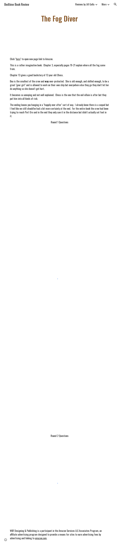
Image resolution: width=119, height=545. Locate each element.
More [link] (104, 4)
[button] (115, 4)
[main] (59, 18)
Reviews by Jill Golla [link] (84, 4)
